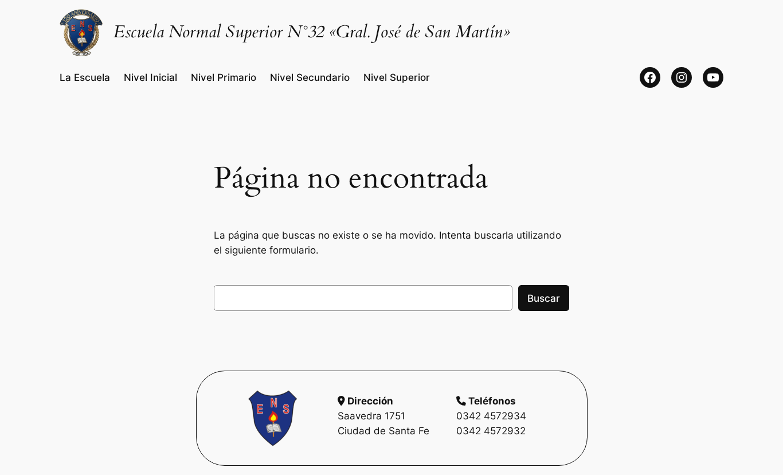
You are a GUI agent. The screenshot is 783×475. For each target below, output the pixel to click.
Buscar (543, 298)
